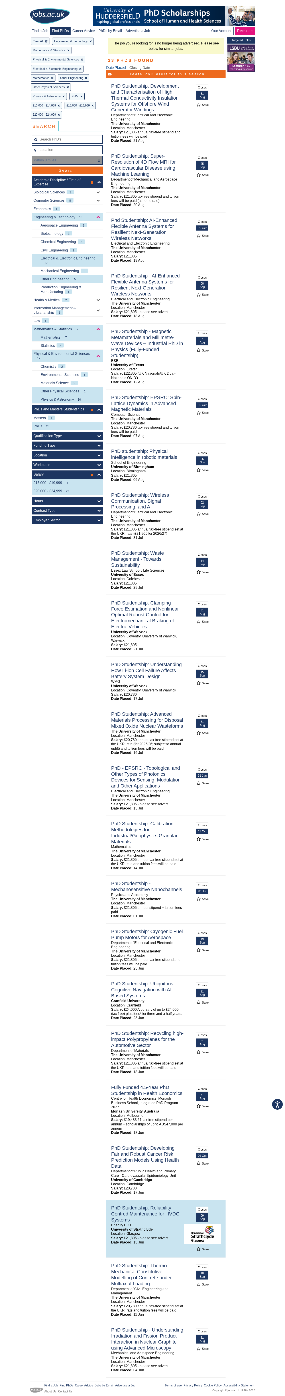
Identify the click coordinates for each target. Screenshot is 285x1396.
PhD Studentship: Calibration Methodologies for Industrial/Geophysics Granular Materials (144, 832)
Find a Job (40, 31)
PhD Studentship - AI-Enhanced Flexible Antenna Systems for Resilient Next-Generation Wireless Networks (145, 285)
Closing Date (139, 68)
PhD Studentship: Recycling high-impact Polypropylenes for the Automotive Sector (147, 1039)
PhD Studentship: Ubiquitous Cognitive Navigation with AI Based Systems (142, 989)
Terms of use (173, 1385)
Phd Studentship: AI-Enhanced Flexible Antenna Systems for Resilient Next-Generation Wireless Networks (144, 229)
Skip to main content (18, 4)
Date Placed (116, 68)
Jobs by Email (104, 1385)
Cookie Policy (213, 1385)
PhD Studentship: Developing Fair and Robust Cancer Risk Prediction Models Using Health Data (145, 1157)
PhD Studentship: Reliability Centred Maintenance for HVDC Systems (145, 1214)
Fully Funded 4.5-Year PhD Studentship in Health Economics (146, 1090)
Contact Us (65, 1391)
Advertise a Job (138, 31)
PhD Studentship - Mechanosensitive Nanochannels (146, 886)
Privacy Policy (192, 1385)
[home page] (50, 16)
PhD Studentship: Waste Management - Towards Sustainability (137, 559)
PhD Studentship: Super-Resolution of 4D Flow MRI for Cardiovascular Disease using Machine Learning (143, 165)
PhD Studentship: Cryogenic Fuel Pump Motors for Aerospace (147, 934)
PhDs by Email (110, 31)
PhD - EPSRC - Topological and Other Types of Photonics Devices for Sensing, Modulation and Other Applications (146, 777)
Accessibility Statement (239, 1385)
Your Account (221, 31)
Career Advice (83, 31)
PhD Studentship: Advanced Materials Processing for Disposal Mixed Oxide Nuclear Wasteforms (147, 720)
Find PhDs (60, 31)
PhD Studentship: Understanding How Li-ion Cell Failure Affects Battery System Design (146, 670)
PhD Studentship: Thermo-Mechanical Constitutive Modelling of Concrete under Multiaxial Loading (141, 1274)
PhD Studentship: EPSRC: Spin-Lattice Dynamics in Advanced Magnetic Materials (146, 403)
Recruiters (245, 31)
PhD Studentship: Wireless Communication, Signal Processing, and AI (140, 501)
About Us (50, 1391)
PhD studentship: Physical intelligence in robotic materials (144, 454)
